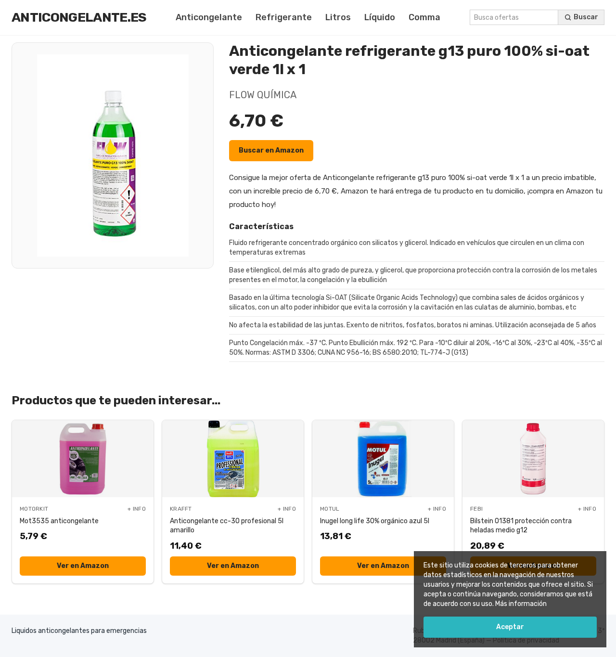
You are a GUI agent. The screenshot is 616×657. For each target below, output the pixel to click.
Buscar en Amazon (271, 150)
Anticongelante (209, 17)
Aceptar (510, 627)
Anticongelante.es (79, 17)
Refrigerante (284, 17)
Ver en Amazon (83, 566)
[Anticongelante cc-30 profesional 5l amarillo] (233, 458)
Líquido (379, 17)
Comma (424, 17)
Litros (338, 17)
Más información (521, 604)
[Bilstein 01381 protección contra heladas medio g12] (533, 458)
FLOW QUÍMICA (262, 95)
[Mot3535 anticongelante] (83, 458)
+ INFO (137, 508)
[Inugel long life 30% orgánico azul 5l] (383, 458)
